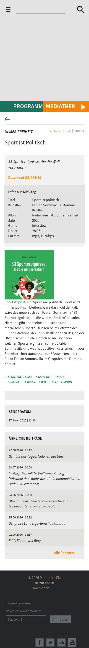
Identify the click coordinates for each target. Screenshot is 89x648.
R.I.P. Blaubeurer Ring (25, 540)
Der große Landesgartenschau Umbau (37, 523)
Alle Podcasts (64, 552)
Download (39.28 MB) (24, 177)
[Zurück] (44, 121)
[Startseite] (41, 10)
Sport (67, 382)
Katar (31, 382)
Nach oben (41, 588)
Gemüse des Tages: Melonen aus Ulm (36, 456)
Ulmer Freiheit (19, 131)
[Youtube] (72, 642)
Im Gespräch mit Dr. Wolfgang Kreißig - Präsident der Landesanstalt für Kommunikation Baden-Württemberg (44, 478)
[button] (66, 106)
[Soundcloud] (61, 642)
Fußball (14, 382)
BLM (55, 382)
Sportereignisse (20, 377)
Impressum (45, 583)
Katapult (44, 377)
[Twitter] (50, 642)
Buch (61, 377)
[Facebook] (39, 642)
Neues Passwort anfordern (24, 611)
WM (43, 382)
